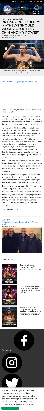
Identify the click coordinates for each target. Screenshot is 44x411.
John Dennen (21, 35)
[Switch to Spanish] (38, 1)
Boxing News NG (10, 35)
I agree (10, 408)
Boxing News (6, 19)
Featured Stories (17, 19)
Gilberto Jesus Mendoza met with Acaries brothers (20, 223)
